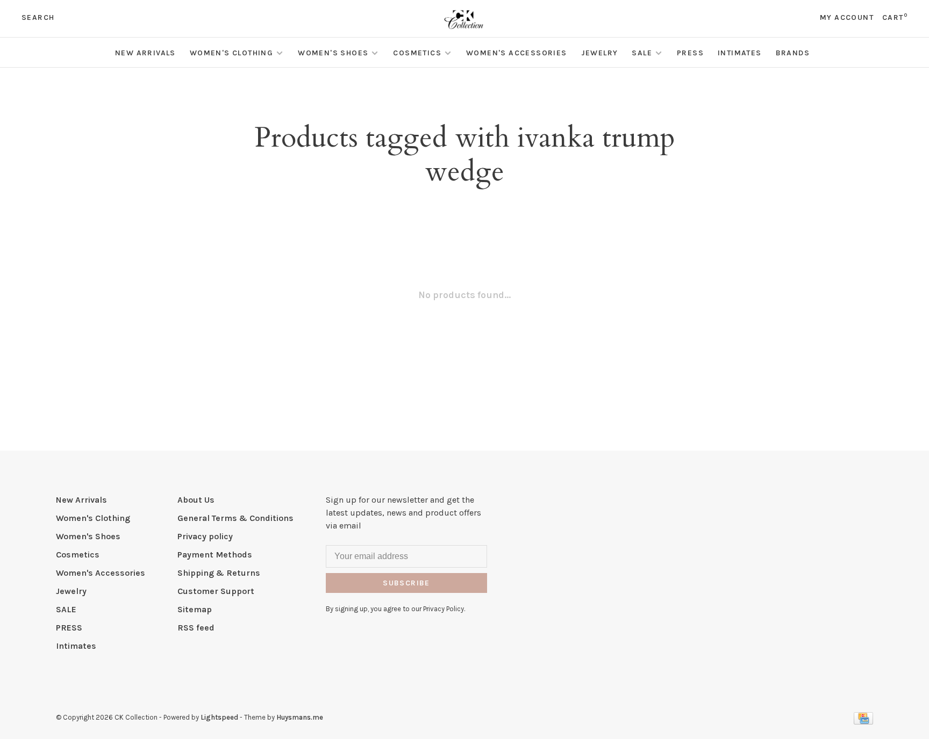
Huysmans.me (299, 717)
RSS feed (196, 627)
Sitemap (194, 609)
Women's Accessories (516, 52)
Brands (793, 52)
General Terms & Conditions (235, 518)
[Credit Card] (863, 721)
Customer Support (215, 591)
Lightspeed (219, 717)
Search (38, 17)
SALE (642, 52)
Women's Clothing (231, 52)
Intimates (740, 52)
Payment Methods (214, 554)
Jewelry (599, 52)
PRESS (690, 52)
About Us (196, 500)
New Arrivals (145, 52)
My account (847, 17)
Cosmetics (417, 52)
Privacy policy (205, 536)
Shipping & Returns (218, 573)
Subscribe (406, 583)
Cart (894, 17)
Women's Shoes (333, 52)
